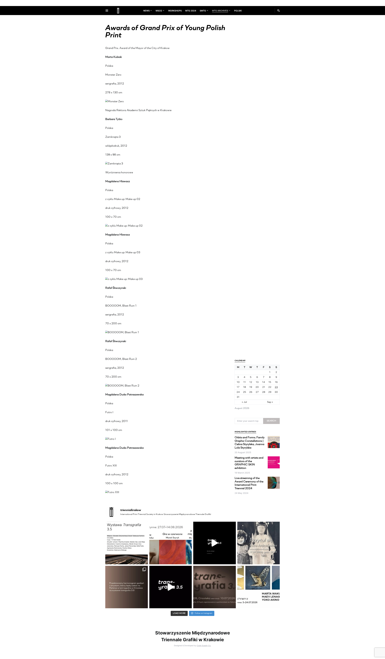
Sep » (270, 402)
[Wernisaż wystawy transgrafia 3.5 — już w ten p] (170, 587)
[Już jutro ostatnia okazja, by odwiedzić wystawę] (214, 543)
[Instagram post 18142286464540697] (126, 587)
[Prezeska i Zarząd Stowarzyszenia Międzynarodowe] (170, 543)
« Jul (244, 402)
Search (271, 421)
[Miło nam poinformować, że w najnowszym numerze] (126, 543)
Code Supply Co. (204, 645)
